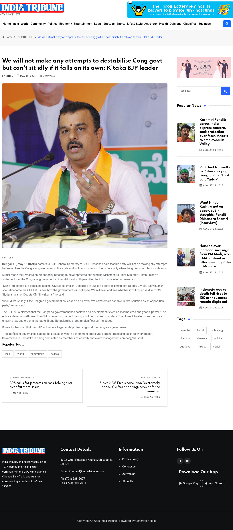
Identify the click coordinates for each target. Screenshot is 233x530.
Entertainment (83, 23)
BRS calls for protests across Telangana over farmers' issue (41, 385)
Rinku (9, 76)
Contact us (129, 466)
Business (204, 23)
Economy (65, 23)
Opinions (175, 23)
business (185, 346)
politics (218, 338)
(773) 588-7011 (76, 483)
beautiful (185, 330)
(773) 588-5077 (75, 478)
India (16, 23)
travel (200, 330)
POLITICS (27, 37)
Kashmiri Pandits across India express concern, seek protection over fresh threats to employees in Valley (214, 132)
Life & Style (135, 23)
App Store (215, 483)
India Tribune (109, 521)
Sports (120, 23)
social (216, 346)
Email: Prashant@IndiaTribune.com (82, 471)
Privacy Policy (130, 459)
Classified (190, 23)
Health (163, 23)
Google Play (190, 483)
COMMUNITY (37, 353)
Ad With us (128, 474)
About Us (127, 481)
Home (7, 23)
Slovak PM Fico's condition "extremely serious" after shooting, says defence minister (130, 387)
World (25, 23)
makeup (201, 346)
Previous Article (23, 377)
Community (38, 23)
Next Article (149, 377)
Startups (109, 23)
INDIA (8, 353)
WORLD (20, 353)
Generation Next (145, 521)
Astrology (150, 23)
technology (217, 330)
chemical (185, 338)
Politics (53, 23)
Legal (98, 23)
